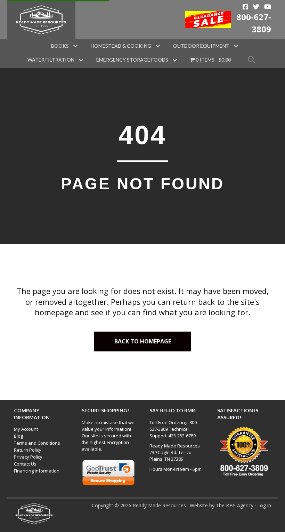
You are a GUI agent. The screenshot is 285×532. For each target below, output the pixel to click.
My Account (26, 429)
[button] (75, 46)
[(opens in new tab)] (208, 19)
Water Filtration (50, 60)
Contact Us (25, 464)
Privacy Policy (28, 457)
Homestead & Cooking (121, 46)
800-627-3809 (253, 23)
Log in (264, 505)
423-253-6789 (182, 435)
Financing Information (36, 471)
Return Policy (27, 450)
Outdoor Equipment (201, 46)
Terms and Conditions (37, 443)
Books (60, 46)
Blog (18, 436)
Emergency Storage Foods (132, 60)
